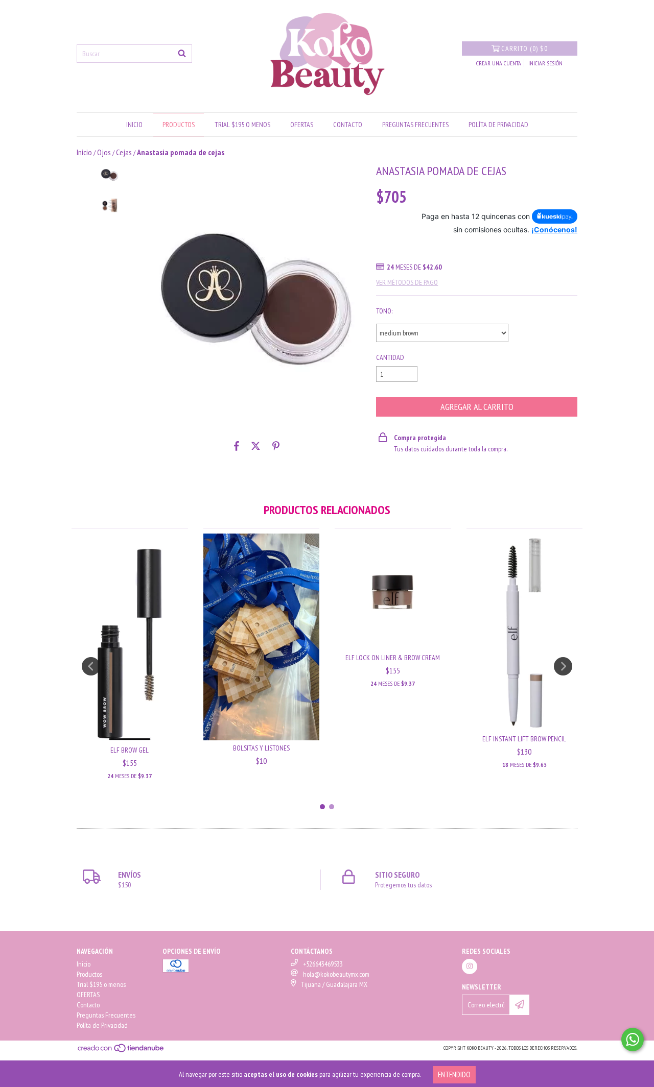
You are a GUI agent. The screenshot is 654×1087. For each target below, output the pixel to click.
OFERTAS (301, 124)
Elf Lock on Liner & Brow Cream (392, 657)
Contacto (347, 124)
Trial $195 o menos (242, 124)
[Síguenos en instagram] (469, 966)
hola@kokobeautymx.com (336, 974)
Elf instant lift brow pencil (524, 738)
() (524, 48)
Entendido (454, 1074)
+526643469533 (323, 964)
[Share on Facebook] (236, 446)
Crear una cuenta (498, 63)
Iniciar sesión (545, 63)
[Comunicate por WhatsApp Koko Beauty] (632, 1039)
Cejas (124, 152)
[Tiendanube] (121, 1051)
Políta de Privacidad (498, 124)
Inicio (134, 124)
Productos (178, 124)
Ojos (104, 152)
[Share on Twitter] (256, 446)
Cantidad (390, 357)
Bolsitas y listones (261, 748)
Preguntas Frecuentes (415, 124)
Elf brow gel (129, 750)
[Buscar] (182, 53)
